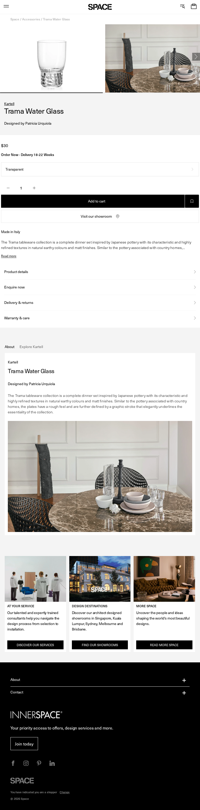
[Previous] (4, 57)
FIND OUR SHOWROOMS (100, 645)
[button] (194, 7)
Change (65, 792)
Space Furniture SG (100, 7)
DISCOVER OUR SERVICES (35, 645)
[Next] (196, 57)
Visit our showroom (96, 216)
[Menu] (6, 7)
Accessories (31, 19)
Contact (16, 692)
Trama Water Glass (56, 19)
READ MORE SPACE (164, 645)
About (15, 679)
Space (14, 19)
